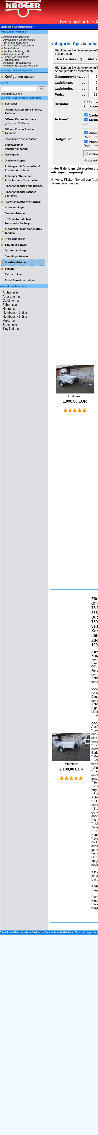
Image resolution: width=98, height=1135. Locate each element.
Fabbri (10, 304)
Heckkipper (12, 154)
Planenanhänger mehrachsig (23, 201)
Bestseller (11, 103)
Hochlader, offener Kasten (21, 139)
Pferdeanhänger (15, 238)
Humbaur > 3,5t (15, 316)
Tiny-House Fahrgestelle (14, 932)
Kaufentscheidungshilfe (17, 51)
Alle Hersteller (69, 59)
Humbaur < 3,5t (15, 312)
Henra (9, 308)
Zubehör (10, 268)
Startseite (5, 26)
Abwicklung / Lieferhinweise (19, 39)
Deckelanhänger (15, 213)
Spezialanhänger (24, 26)
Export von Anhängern (16, 56)
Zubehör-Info (11, 48)
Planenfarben (11, 59)
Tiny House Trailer (16, 244)
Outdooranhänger (16, 250)
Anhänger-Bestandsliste (17, 62)
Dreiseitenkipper (15, 160)
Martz (9, 320)
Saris (10, 325)
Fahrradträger (13, 274)
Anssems (11, 296)
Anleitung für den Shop (16, 36)
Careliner (11, 300)
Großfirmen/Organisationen (19, 45)
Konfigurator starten (19, 76)
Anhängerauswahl (13, 54)
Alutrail (10, 292)
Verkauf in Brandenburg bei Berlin (51, 932)
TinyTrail (11, 329)
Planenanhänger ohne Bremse (24, 185)
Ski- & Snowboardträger (20, 280)
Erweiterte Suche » (12, 93)
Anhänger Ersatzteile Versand (20, 65)
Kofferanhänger (14, 207)
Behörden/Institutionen (16, 42)
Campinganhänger (16, 256)
